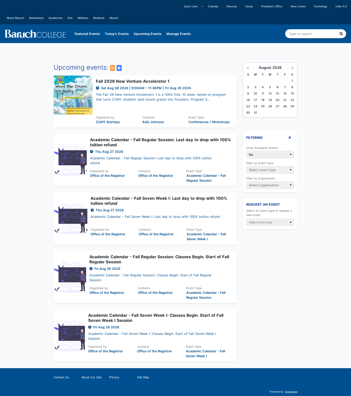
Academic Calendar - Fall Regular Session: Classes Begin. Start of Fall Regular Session (159, 259)
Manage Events (178, 34)
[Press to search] (341, 33)
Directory (231, 6)
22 (292, 100)
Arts (70, 18)
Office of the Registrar (107, 176)
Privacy (114, 377)
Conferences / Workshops (209, 122)
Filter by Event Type (259, 163)
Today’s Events (117, 34)
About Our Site (91, 377)
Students (98, 18)
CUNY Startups (108, 122)
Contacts (148, 117)
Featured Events (87, 34)
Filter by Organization (260, 178)
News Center (298, 6)
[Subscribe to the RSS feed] (112, 68)
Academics (56, 18)
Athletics (82, 18)
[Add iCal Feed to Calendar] (119, 68)
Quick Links (191, 6)
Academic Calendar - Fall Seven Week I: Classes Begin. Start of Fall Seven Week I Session (155, 318)
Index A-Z (341, 6)
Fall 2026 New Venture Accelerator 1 (133, 81)
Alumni (113, 18)
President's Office (271, 6)
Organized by (105, 117)
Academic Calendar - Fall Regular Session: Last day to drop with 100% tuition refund (160, 142)
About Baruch (15, 18)
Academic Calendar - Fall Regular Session (206, 178)
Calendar (213, 6)
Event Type (196, 117)
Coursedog (291, 391)
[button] (248, 67)
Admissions (36, 18)
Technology (320, 6)
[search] (315, 33)
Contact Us (61, 377)
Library (249, 6)
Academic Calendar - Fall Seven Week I (206, 236)
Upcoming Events (147, 34)
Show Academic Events (262, 148)
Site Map (143, 377)
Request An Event (263, 204)
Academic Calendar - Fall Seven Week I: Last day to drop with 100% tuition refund (159, 201)
